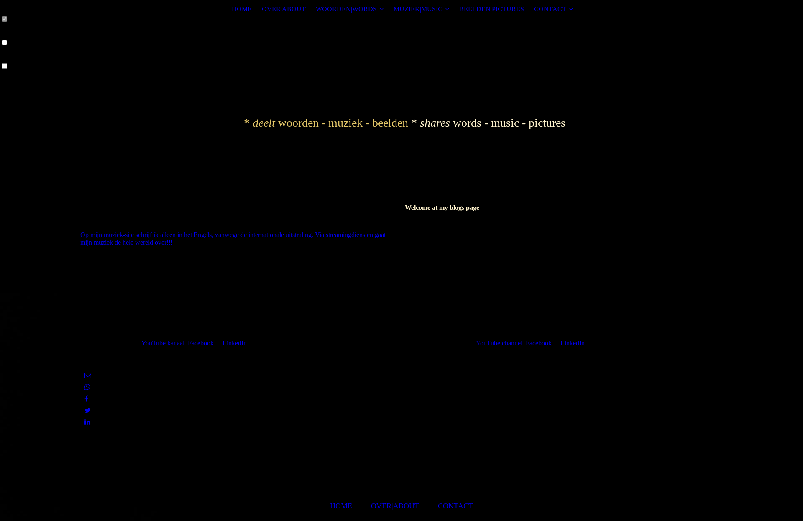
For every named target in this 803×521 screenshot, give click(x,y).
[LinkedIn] (87, 422)
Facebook (201, 343)
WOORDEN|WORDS (346, 9)
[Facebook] (86, 398)
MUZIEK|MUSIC (418, 9)
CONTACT (550, 9)
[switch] (4, 19)
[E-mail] (87, 375)
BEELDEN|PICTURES (491, 9)
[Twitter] (87, 410)
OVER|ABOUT (284, 9)
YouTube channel (499, 343)
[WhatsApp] (87, 387)
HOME (242, 9)
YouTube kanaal (162, 343)
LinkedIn (234, 343)
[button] (368, 89)
